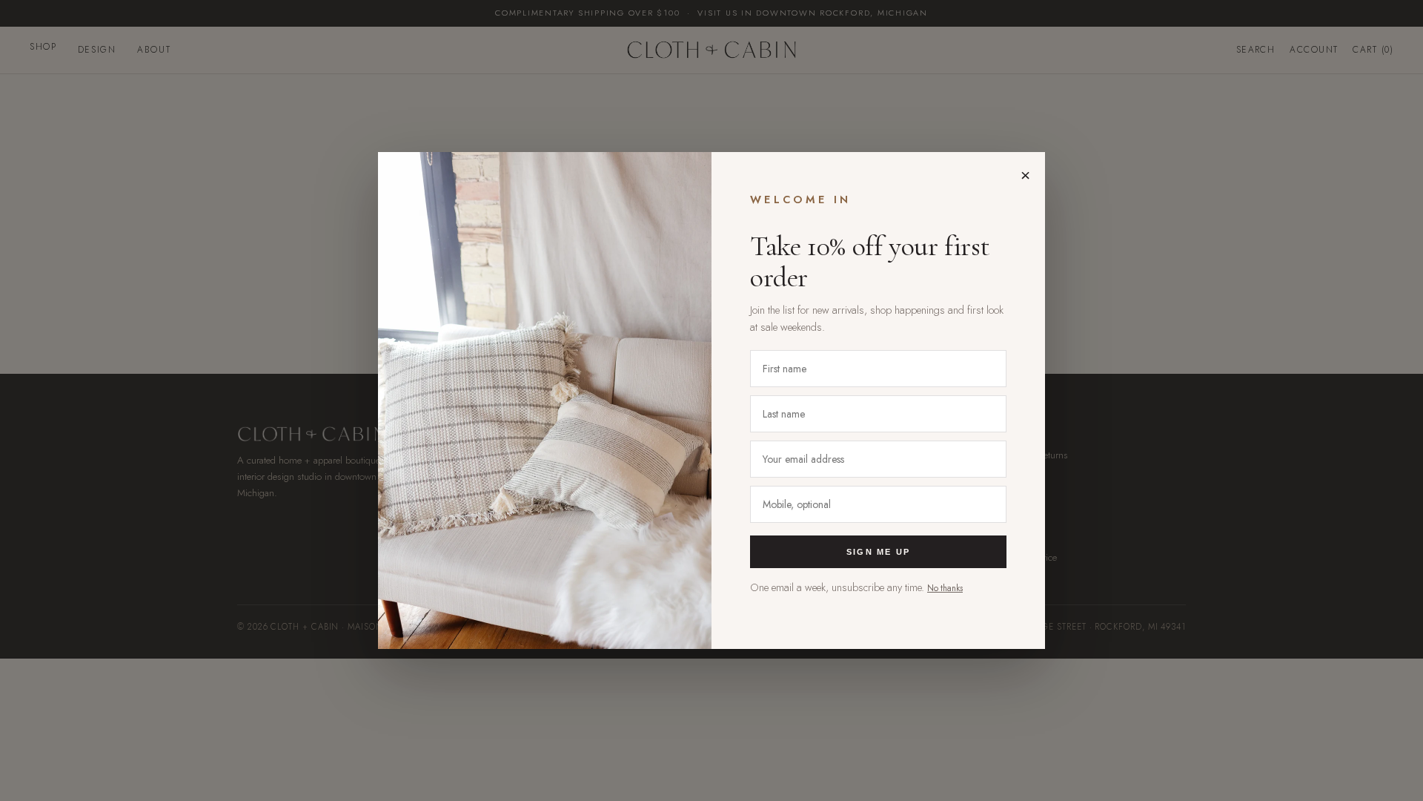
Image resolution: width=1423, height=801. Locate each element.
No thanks (945, 588)
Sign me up (878, 551)
